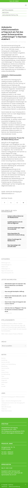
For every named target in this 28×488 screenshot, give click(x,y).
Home (3, 370)
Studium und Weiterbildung (8, 364)
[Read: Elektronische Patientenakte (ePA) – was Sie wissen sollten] (2, 296)
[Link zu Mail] (25, 484)
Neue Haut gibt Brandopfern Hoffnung (14, 291)
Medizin (3, 266)
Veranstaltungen (5, 264)
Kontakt (3, 386)
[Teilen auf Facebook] (4, 203)
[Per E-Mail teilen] (23, 203)
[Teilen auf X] (11, 203)
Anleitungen (4, 382)
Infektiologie (4, 268)
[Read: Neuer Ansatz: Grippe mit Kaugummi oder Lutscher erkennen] (2, 302)
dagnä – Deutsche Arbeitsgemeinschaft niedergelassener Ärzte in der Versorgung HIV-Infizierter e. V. (13, 403)
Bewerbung (4, 366)
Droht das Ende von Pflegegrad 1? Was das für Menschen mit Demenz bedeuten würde (15, 309)
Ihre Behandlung (5, 374)
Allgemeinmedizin (6, 270)
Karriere (3, 358)
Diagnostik (4, 380)
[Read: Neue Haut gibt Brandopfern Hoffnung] (2, 292)
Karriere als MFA (5, 362)
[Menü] (26, 5)
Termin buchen (5, 368)
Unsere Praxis (5, 372)
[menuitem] (26, 5)
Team (2, 376)
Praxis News (23, 42)
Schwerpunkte (5, 378)
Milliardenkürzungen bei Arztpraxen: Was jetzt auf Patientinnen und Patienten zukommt (15, 285)
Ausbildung (4, 360)
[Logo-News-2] (11, 5)
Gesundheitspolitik (13, 42)
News (2, 384)
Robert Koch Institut (6, 411)
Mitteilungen (4, 262)
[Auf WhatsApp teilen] (17, 203)
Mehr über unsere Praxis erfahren (12, 334)
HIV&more (4, 409)
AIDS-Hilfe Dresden (6, 407)
